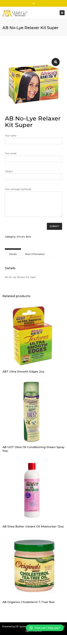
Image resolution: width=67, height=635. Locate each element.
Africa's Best (24, 236)
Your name (10, 135)
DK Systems (22, 626)
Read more (33, 336)
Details (13, 254)
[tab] (13, 254)
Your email (10, 153)
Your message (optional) (18, 189)
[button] (45, 628)
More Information (35, 254)
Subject (9, 171)
